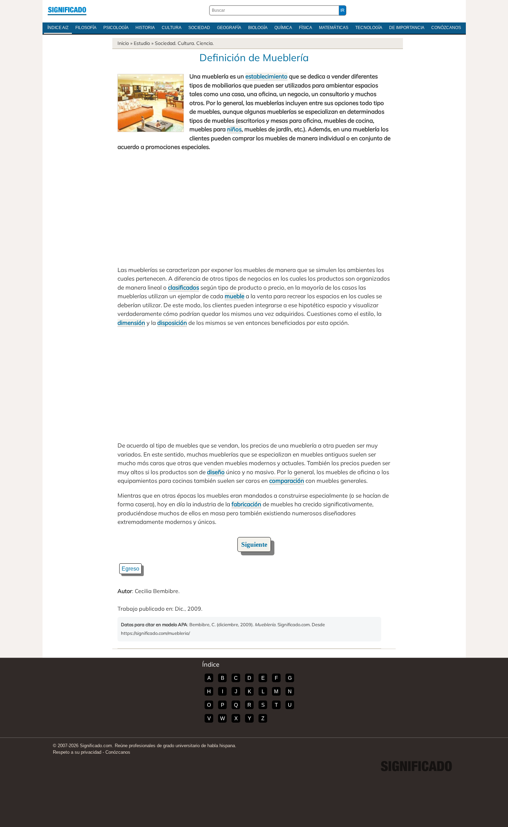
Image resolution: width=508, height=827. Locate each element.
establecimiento (266, 76)
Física (305, 27)
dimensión (131, 322)
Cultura (171, 27)
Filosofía (85, 27)
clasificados (183, 287)
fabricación (246, 504)
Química (283, 27)
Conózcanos (446, 27)
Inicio (123, 43)
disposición (172, 322)
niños (234, 129)
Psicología (116, 27)
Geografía (229, 27)
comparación (286, 480)
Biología (257, 27)
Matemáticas (333, 27)
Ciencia (204, 43)
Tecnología (368, 27)
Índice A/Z (57, 27)
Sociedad (199, 27)
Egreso (130, 569)
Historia (145, 27)
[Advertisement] (254, 208)
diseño (216, 472)
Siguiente (254, 544)
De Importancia (406, 27)
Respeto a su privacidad (77, 752)
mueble (234, 296)
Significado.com (67, 10)
